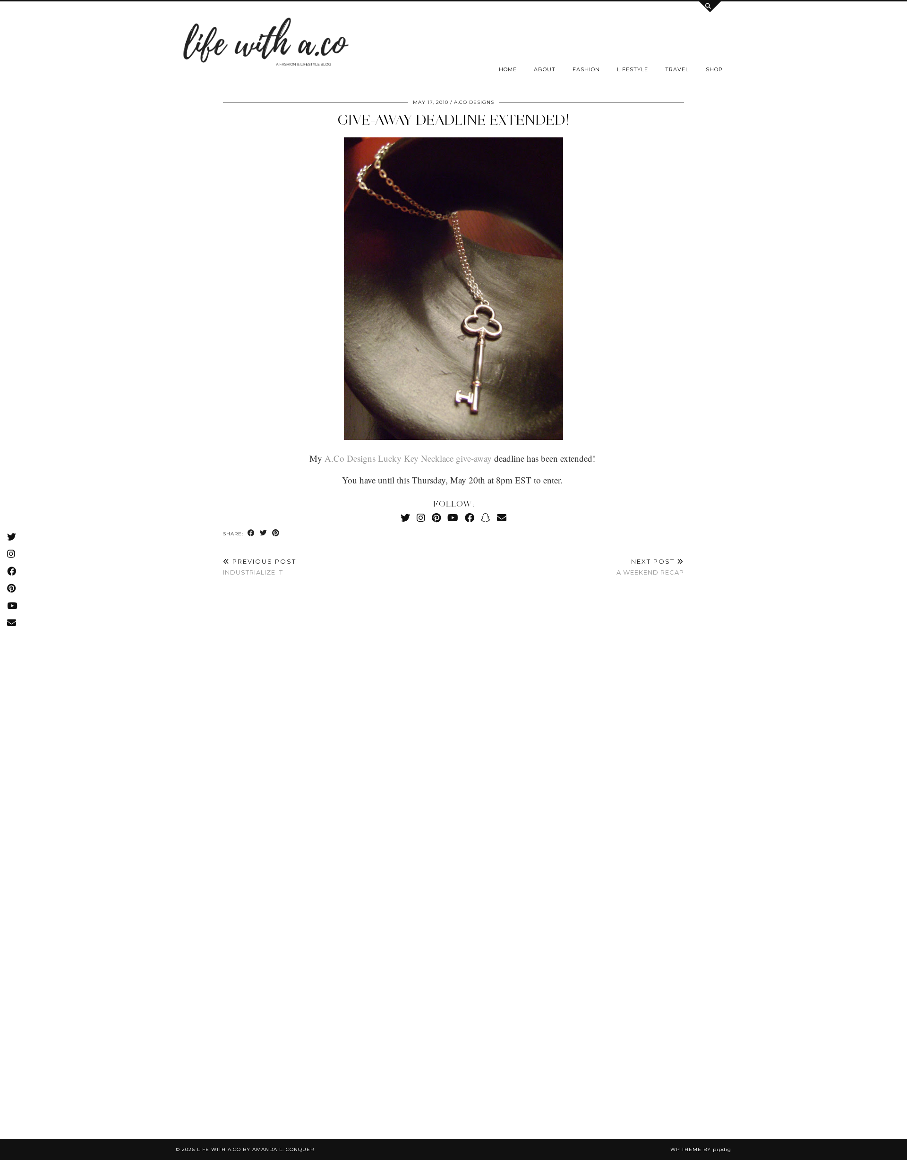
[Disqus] (453, 724)
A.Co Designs (474, 102)
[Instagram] (421, 517)
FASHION (586, 69)
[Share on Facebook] (251, 533)
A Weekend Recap (650, 567)
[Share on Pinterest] (276, 533)
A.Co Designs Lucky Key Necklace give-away (408, 458)
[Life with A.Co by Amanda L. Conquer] (264, 44)
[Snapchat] (485, 517)
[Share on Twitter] (263, 533)
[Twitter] (405, 517)
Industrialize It (259, 567)
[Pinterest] (436, 517)
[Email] (501, 517)
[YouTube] (452, 517)
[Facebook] (469, 517)
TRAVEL (677, 69)
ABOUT (545, 69)
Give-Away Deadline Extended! (453, 119)
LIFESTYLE (632, 69)
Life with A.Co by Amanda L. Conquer (255, 1149)
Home (508, 69)
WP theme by (700, 1149)
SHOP (714, 69)
